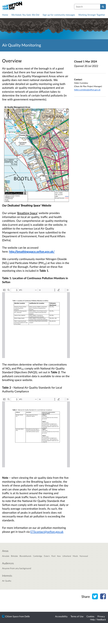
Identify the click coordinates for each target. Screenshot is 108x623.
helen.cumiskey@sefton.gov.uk (87, 89)
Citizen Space (12, 616)
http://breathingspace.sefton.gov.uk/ (32, 251)
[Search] (103, 6)
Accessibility (61, 616)
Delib (27, 616)
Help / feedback (98, 619)
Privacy (101, 616)
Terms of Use (77, 616)
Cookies (90, 616)
